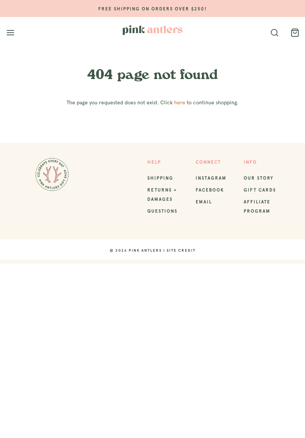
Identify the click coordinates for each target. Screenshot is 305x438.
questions (162, 211)
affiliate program (257, 206)
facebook (210, 190)
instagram (211, 178)
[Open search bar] (274, 33)
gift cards (260, 190)
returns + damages (162, 194)
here (179, 102)
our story (258, 178)
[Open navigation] (10, 33)
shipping (160, 178)
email (204, 202)
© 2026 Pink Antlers (136, 250)
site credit (181, 250)
